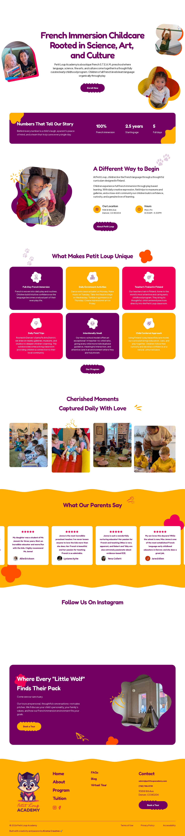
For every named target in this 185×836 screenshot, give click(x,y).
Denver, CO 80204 (149, 794)
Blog (94, 779)
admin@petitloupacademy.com (153, 781)
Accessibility (169, 825)
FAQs (94, 772)
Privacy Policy (147, 825)
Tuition (59, 798)
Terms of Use (127, 825)
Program (61, 790)
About (59, 781)
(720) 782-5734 (146, 786)
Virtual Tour (99, 785)
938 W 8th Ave (146, 791)
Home (58, 773)
